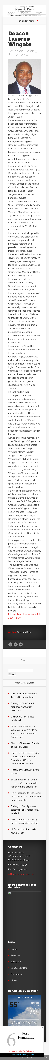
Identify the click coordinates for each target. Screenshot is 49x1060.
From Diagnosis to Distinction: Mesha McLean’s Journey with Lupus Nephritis (26, 796)
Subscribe (16, 961)
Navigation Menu (25, 21)
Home (14, 949)
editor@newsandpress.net (21, 874)
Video (14, 980)
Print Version (17, 974)
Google (10, 644)
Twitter (21, 644)
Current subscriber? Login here (22, 1054)
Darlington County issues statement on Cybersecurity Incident (25, 810)
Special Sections (19, 968)
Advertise (15, 955)
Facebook (15, 644)
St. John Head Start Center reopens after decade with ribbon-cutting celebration (24, 783)
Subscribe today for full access (21, 1051)
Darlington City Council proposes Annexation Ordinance (22, 707)
